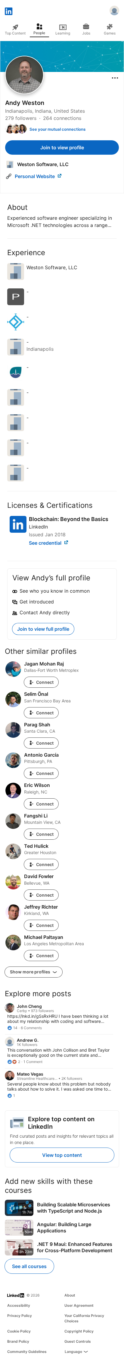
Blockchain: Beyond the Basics (68, 519)
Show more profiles (30, 971)
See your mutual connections (57, 129)
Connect (45, 682)
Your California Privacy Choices (84, 1318)
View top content (62, 1155)
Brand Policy (18, 1341)
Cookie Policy (19, 1331)
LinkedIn (38, 527)
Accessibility (18, 1305)
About (69, 1295)
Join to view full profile (43, 629)
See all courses (29, 1266)
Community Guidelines (27, 1351)
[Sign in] (114, 11)
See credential (46, 543)
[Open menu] (115, 78)
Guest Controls (77, 1341)
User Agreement (79, 1305)
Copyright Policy (79, 1331)
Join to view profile (62, 147)
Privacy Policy (19, 1315)
